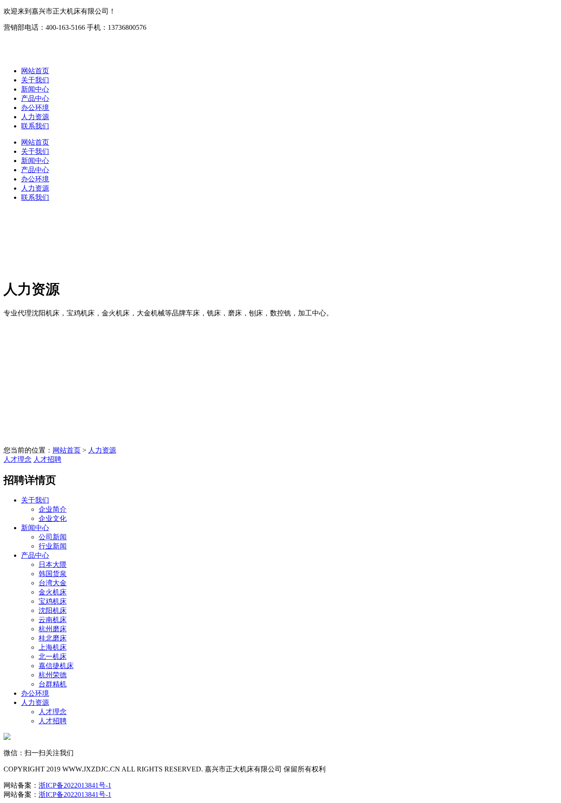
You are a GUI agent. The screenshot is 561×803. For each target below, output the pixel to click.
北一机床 (53, 656)
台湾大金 (53, 583)
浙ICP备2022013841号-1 (75, 785)
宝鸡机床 (53, 601)
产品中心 (35, 98)
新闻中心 (35, 89)
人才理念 (18, 459)
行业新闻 (53, 546)
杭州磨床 (53, 629)
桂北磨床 (53, 638)
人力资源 (35, 116)
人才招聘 (47, 459)
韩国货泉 (53, 573)
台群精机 (53, 684)
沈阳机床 (53, 610)
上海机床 (53, 647)
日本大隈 (53, 564)
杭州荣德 (53, 675)
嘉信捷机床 (56, 665)
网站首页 (35, 70)
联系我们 (35, 126)
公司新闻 (53, 537)
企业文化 (53, 518)
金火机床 (53, 592)
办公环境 (35, 107)
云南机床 (53, 619)
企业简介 (53, 509)
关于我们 (35, 80)
